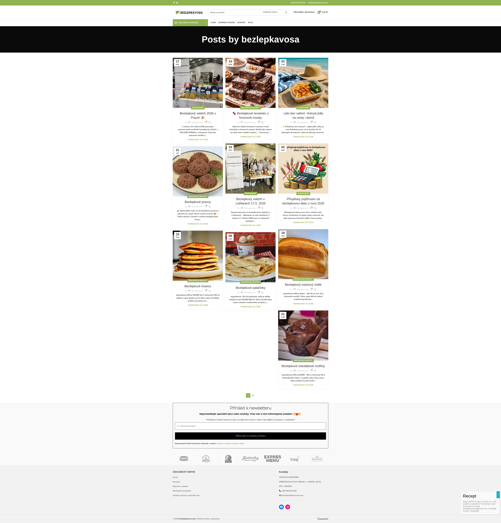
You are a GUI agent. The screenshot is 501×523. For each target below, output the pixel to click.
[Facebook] (281, 507)
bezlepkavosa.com (187, 519)
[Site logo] (189, 12)
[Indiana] (228, 458)
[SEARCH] (286, 12)
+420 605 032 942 (298, 3)
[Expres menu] (273, 458)
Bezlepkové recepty (250, 108)
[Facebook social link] (174, 3)
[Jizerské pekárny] (206, 458)
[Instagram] (287, 507)
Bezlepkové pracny (198, 202)
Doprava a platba (180, 486)
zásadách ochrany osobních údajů (230, 443)
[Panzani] (184, 458)
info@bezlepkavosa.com (319, 3)
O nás (175, 477)
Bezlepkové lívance (197, 286)
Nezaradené (197, 108)
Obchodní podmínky (182, 491)
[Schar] (295, 458)
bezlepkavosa (270, 39)
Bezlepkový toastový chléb (303, 284)
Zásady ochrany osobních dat (186, 495)
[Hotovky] (250, 458)
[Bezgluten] (317, 458)
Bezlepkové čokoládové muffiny (303, 366)
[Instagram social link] (177, 3)
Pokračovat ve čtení (198, 140)
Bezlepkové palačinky (250, 287)
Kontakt (176, 482)
